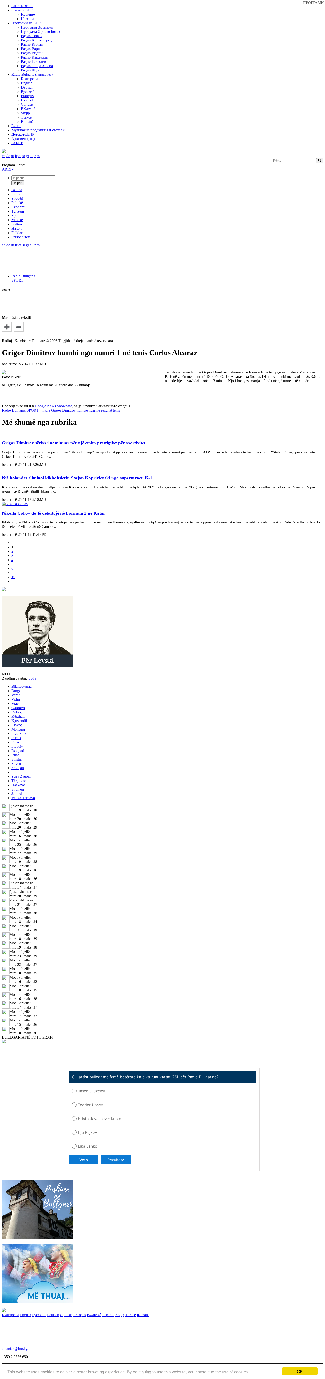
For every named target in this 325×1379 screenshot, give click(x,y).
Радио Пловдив (33, 62)
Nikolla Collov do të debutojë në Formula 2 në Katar (53, 513)
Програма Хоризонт (37, 27)
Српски (27, 104)
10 (13, 577)
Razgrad (17, 751)
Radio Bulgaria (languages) (32, 74)
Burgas (16, 691)
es (19, 156)
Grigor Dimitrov (63, 410)
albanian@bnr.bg (15, 1349)
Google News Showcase (53, 406)
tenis (116, 410)
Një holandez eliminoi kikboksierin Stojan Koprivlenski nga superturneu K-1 (77, 477)
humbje (82, 410)
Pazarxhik (18, 734)
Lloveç (16, 725)
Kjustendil (19, 721)
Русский (27, 92)
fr (16, 156)
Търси (17, 183)
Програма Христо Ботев (40, 32)
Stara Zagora (21, 776)
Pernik (16, 738)
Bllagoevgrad (21, 686)
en (3, 156)
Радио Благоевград (36, 40)
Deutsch (27, 87)
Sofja (15, 772)
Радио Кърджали (34, 57)
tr (35, 156)
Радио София (31, 36)
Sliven (16, 764)
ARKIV (8, 169)
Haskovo (18, 785)
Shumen (17, 789)
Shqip (25, 113)
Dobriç (16, 712)
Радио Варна (31, 49)
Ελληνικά (28, 109)
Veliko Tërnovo (23, 798)
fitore (46, 410)
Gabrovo (18, 708)
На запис (28, 19)
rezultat (106, 410)
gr (27, 156)
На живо (28, 14)
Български (29, 79)
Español (27, 100)
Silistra (16, 759)
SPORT (17, 280)
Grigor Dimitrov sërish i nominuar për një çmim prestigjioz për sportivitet (73, 442)
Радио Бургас (32, 44)
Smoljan (17, 768)
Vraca (15, 704)
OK (300, 1371)
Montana (18, 729)
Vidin (15, 699)
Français (27, 96)
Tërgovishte (20, 781)
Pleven (16, 742)
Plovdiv (17, 746)
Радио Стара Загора (37, 66)
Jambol (16, 794)
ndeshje (94, 410)
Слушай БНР (22, 10)
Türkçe (26, 117)
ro (38, 156)
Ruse (15, 755)
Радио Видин (32, 53)
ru (12, 156)
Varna (15, 695)
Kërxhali (18, 716)
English (26, 83)
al (31, 156)
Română (27, 121)
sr (23, 156)
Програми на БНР (26, 23)
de (8, 156)
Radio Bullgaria (23, 276)
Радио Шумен (32, 70)
